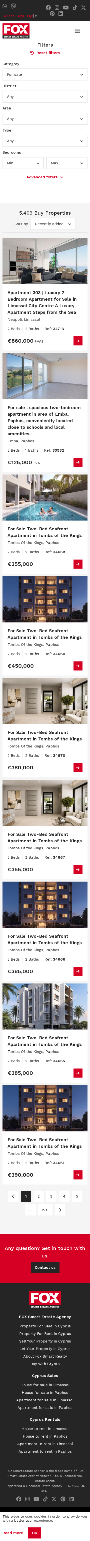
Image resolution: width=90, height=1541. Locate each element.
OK (34, 1533)
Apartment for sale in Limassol (45, 1400)
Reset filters (48, 53)
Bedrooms (11, 152)
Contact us (45, 1267)
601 (45, 1210)
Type (6, 130)
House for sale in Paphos (45, 1392)
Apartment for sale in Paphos (45, 1407)
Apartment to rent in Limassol (45, 1444)
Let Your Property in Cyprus (45, 1349)
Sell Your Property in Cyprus (45, 1341)
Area (6, 108)
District (9, 86)
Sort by (21, 224)
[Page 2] (60, 1209)
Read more (12, 1533)
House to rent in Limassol (45, 1429)
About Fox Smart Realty (45, 1356)
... (30, 1210)
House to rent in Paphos (45, 1436)
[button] (45, 74)
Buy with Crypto (45, 1364)
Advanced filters (42, 177)
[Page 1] (13, 1196)
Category (10, 64)
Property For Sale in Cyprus (45, 1326)
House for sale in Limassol (45, 1385)
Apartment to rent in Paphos (45, 1451)
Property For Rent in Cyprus (45, 1333)
